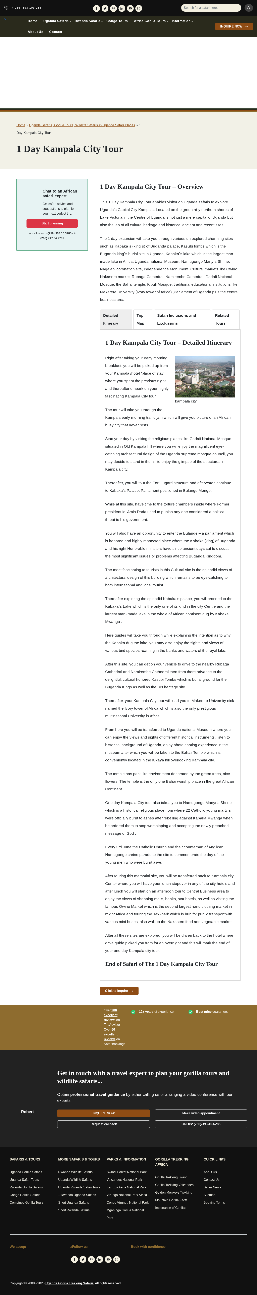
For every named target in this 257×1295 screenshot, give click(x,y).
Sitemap (209, 1195)
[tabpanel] (170, 653)
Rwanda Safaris (87, 21)
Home (32, 21)
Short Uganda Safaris (73, 1202)
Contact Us (211, 1179)
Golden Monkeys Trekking (173, 1192)
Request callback (104, 1124)
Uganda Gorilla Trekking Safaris (69, 1283)
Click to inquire (117, 990)
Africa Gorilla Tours (150, 21)
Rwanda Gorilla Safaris (26, 1187)
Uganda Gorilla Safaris (26, 1172)
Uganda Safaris (56, 21)
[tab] (116, 319)
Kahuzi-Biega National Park (126, 1187)
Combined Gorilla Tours (26, 1202)
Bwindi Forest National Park (127, 1172)
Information (181, 21)
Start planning (52, 223)
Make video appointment (201, 1113)
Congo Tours (117, 21)
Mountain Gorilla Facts (171, 1200)
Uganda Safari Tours (24, 1179)
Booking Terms (214, 1202)
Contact (55, 32)
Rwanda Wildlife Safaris (75, 1172)
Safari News (212, 1187)
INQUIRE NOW (231, 26)
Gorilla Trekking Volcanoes (174, 1185)
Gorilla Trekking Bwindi (171, 1177)
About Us (35, 32)
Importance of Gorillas (170, 1207)
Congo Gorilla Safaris (25, 1195)
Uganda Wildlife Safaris (75, 1179)
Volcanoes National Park (124, 1179)
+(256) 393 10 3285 (58, 233)
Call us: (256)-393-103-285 (201, 1124)
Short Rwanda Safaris (74, 1210)
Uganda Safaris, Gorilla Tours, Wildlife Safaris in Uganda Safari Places (82, 125)
